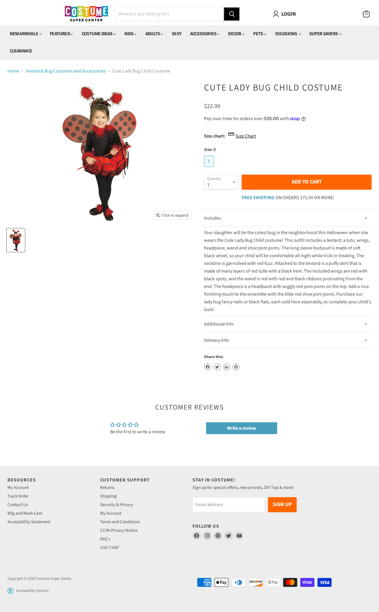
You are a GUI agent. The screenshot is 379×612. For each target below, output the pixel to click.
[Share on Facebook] (207, 367)
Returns (107, 487)
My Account (18, 487)
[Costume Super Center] (86, 14)
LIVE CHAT (109, 548)
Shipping (108, 496)
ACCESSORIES (203, 33)
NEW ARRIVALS (24, 33)
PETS (258, 33)
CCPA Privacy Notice (118, 530)
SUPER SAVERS (324, 33)
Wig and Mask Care (24, 513)
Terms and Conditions (120, 522)
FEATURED (60, 33)
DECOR (235, 33)
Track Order (18, 496)
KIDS (129, 33)
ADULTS (152, 33)
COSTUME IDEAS (97, 33)
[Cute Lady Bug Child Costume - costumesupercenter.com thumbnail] (16, 240)
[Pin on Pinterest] (236, 367)
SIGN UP (282, 504)
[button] (10, 591)
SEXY (176, 33)
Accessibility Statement (28, 522)
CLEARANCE (21, 51)
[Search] (232, 14)
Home (13, 71)
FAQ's (105, 539)
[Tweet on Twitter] (217, 367)
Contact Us (17, 505)
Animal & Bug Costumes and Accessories (66, 71)
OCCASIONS (286, 33)
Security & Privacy (116, 505)
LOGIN (288, 14)
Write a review (241, 428)
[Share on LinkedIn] (226, 367)
